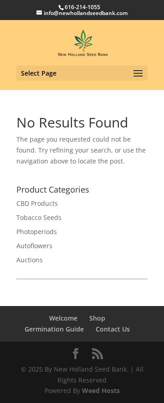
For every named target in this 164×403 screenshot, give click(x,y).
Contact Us (113, 329)
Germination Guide (54, 329)
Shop (97, 318)
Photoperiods (36, 231)
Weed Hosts (101, 390)
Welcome (63, 318)
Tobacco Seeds (39, 217)
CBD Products (37, 203)
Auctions (29, 259)
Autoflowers (34, 245)
